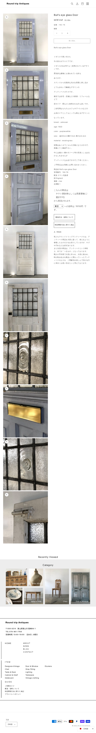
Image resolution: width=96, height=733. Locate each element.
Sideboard (9, 678)
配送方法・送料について (64, 217)
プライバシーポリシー (13, 694)
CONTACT (28, 652)
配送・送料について (12, 689)
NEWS (26, 646)
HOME (8, 643)
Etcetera (48, 666)
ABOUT (26, 643)
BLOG (26, 649)
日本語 (10, 724)
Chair (7, 669)
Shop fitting (30, 669)
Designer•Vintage (12, 666)
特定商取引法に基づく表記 (64, 225)
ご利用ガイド (10, 686)
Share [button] (59, 232)
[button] (72, 3)
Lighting (29, 672)
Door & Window (32, 666)
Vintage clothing (32, 678)
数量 (55, 29)
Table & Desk (10, 672)
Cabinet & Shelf (11, 675)
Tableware (30, 675)
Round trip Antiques (84, 725)
